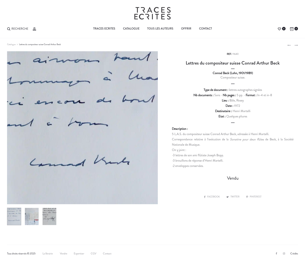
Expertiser (79, 253)
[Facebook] (276, 253)
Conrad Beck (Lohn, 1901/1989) (233, 73)
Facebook (213, 196)
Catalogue (131, 29)
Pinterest (255, 196)
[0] (279, 29)
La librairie (48, 253)
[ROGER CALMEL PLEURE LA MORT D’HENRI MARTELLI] (289, 44)
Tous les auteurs (160, 29)
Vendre (63, 253)
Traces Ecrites (104, 29)
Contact (205, 29)
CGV (93, 253)
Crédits (294, 253)
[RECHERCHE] (9, 29)
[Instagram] (284, 253)
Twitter (235, 196)
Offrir (186, 29)
